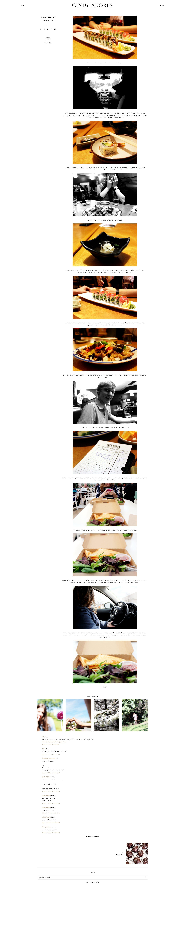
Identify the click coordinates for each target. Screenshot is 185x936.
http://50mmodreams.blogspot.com (54, 742)
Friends (48, 40)
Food (48, 38)
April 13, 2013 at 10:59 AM (51, 813)
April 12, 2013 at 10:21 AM (51, 754)
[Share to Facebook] (44, 29)
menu (23, 5)
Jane (43, 748)
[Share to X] (41, 29)
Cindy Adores (46, 795)
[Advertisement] (92, 902)
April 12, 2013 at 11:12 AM (51, 773)
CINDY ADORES (92, 5)
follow (162, 5)
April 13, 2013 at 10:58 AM (51, 803)
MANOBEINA (46, 777)
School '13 (48, 42)
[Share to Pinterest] (47, 29)
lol (43, 736)
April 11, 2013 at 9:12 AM (50, 744)
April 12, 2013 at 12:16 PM (51, 791)
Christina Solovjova (48, 758)
